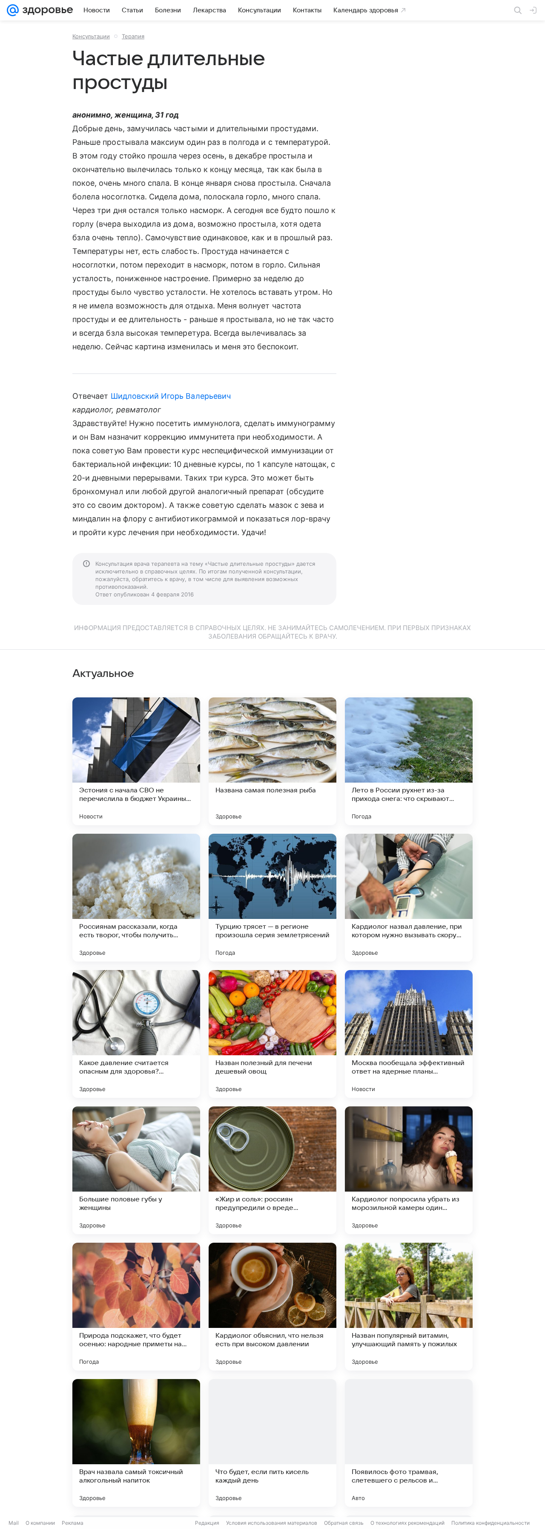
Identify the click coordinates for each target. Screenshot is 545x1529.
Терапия (133, 36)
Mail (14, 1523)
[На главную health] (46, 10)
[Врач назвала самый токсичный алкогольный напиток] (136, 1443)
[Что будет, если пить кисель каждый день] (272, 1443)
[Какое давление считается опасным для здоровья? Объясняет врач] (136, 1034)
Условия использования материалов (271, 1523)
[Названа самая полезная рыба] (272, 761)
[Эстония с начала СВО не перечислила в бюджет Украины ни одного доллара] (136, 761)
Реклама (72, 1523)
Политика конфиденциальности (490, 1523)
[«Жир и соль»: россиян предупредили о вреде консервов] (272, 1170)
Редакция (207, 1523)
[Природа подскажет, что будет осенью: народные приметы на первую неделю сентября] (136, 1307)
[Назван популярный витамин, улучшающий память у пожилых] (409, 1307)
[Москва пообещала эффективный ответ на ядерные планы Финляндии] (409, 1034)
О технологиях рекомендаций (407, 1523)
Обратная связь (344, 1523)
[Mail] (13, 10)
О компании (40, 1523)
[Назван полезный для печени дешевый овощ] (272, 1034)
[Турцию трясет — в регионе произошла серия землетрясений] (272, 898)
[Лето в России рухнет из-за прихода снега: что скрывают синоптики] (409, 761)
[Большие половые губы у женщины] (136, 1170)
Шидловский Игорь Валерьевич (171, 396)
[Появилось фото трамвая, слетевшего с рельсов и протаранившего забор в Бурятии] (409, 1443)
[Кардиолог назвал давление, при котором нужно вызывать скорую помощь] (409, 898)
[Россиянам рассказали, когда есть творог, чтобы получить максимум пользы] (136, 898)
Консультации (91, 36)
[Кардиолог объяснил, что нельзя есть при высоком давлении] (272, 1307)
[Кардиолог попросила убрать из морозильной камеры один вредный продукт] (409, 1170)
